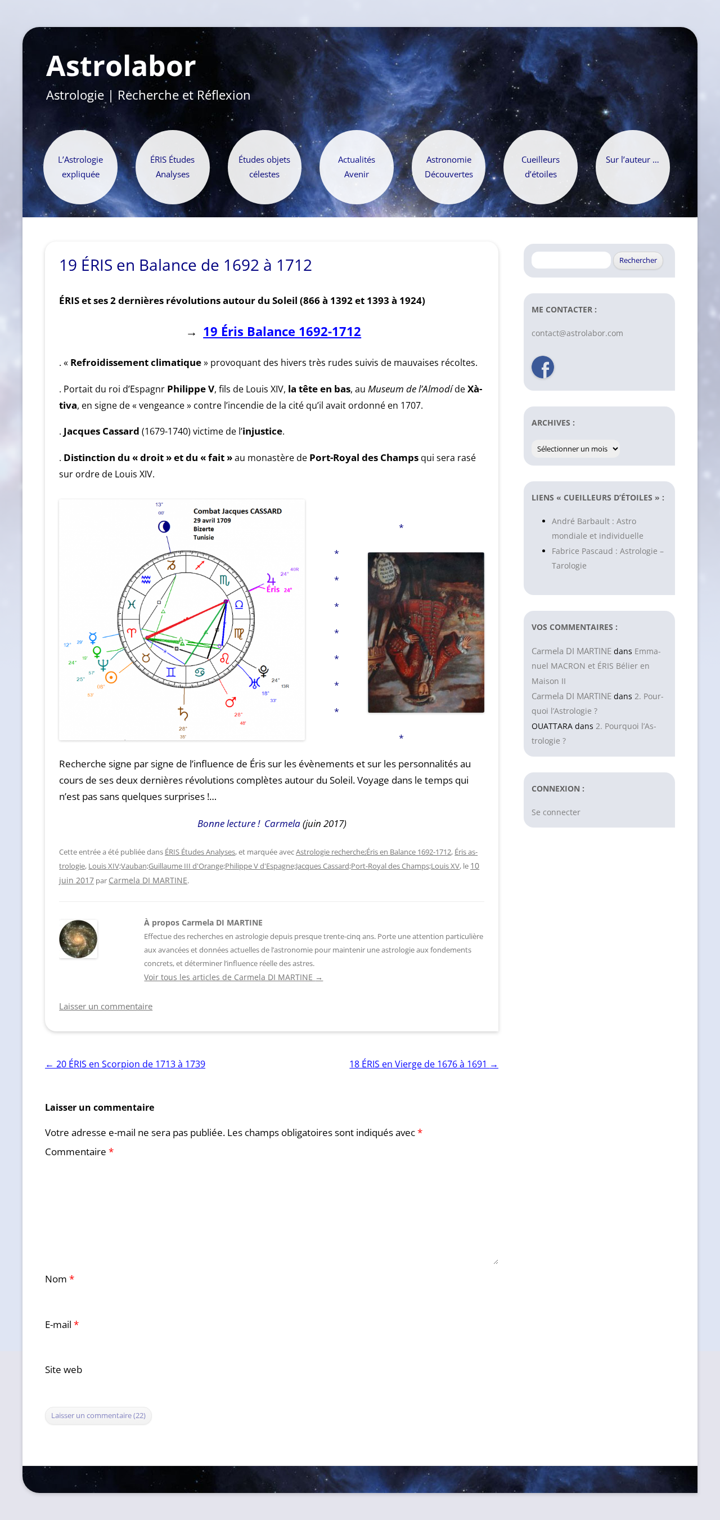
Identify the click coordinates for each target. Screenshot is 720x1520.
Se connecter (556, 812)
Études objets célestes (264, 167)
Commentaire (79, 1151)
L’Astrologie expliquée (80, 167)
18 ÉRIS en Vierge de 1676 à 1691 (423, 1064)
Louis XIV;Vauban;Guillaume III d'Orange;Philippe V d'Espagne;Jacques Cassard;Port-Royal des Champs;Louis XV (274, 866)
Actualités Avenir (356, 167)
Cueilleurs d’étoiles (540, 167)
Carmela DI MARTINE (148, 880)
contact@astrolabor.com (577, 333)
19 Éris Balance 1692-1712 (282, 331)
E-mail (62, 1324)
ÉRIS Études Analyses (172, 167)
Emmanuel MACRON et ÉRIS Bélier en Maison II (596, 666)
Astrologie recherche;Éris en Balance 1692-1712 (373, 852)
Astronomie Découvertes (449, 167)
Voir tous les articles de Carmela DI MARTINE (233, 977)
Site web (63, 1369)
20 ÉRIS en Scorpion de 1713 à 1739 (125, 1064)
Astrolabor (121, 65)
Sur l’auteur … (632, 160)
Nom (59, 1278)
